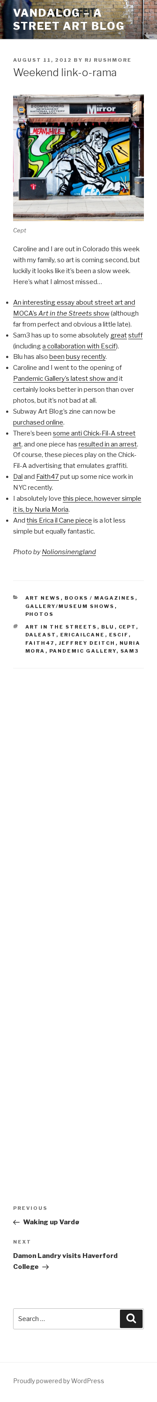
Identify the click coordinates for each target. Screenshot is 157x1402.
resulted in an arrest (107, 444)
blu (108, 627)
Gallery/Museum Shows (70, 606)
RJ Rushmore (108, 60)
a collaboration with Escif (79, 346)
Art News (43, 598)
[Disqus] (78, 791)
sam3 (129, 651)
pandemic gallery (82, 651)
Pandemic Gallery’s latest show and (65, 379)
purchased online (38, 422)
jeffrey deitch (87, 643)
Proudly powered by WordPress (58, 1380)
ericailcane (82, 635)
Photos (39, 614)
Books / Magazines (100, 598)
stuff (135, 335)
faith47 (40, 643)
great (118, 335)
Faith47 (47, 477)
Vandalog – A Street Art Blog (69, 19)
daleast (40, 635)
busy (73, 357)
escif (119, 635)
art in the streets (61, 627)
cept (127, 627)
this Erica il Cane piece (59, 520)
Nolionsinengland (69, 552)
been (57, 357)
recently (94, 357)
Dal (18, 477)
